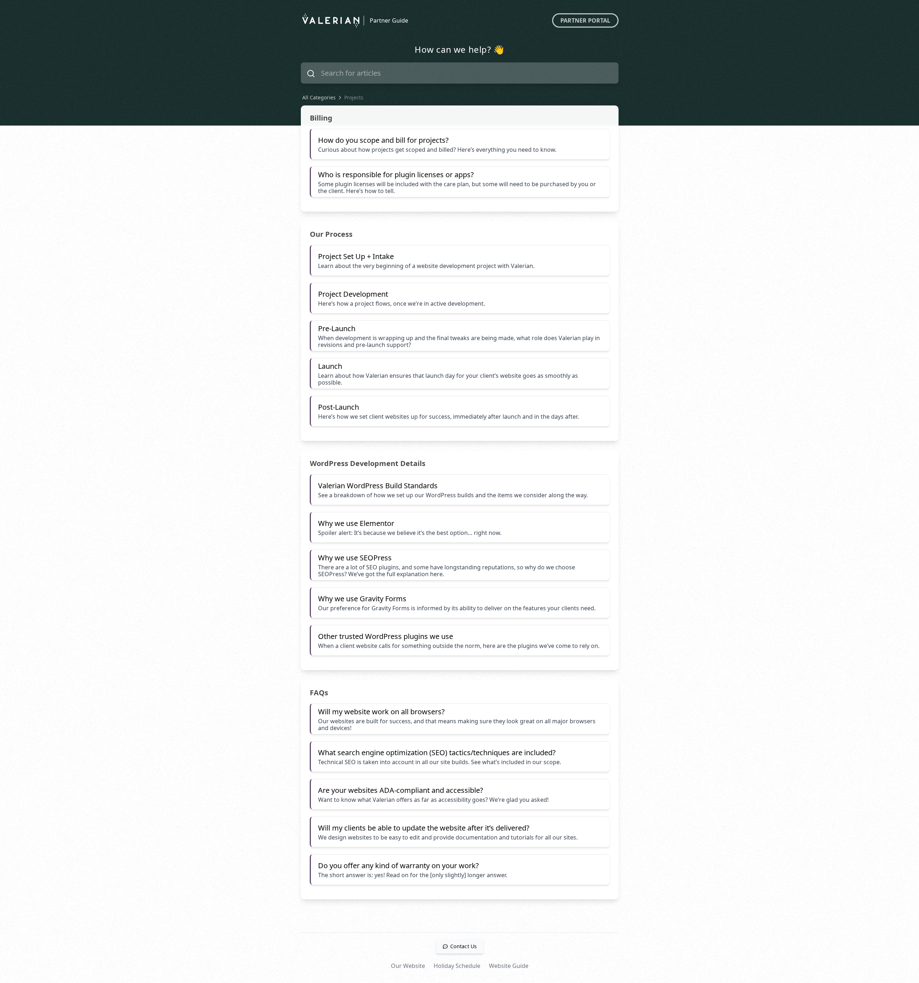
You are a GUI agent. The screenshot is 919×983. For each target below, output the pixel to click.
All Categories (319, 97)
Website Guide (508, 966)
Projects (353, 97)
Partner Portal (585, 20)
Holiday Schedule (457, 966)
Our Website (408, 966)
